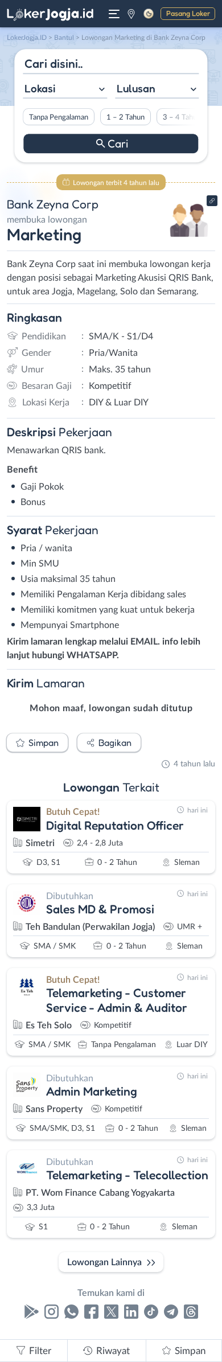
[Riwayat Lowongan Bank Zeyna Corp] (189, 240)
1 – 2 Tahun (125, 117)
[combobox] (65, 90)
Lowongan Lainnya (104, 1262)
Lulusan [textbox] (136, 88)
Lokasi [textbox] (39, 88)
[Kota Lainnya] (131, 13)
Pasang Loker (188, 13)
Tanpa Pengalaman (58, 117)
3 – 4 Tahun (182, 117)
